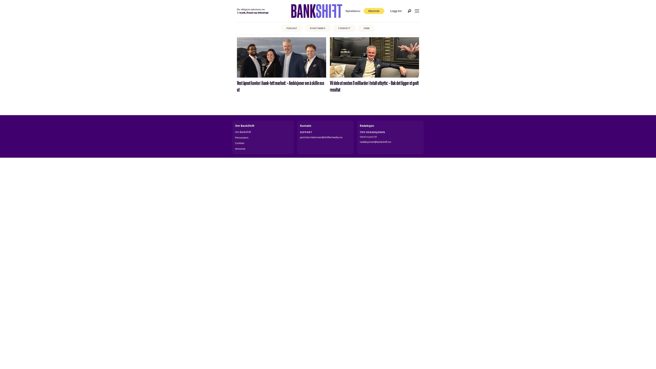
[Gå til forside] (316, 11)
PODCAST (291, 28)
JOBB (366, 28)
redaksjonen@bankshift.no (375, 142)
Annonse (240, 148)
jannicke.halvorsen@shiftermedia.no (321, 137)
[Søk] (409, 11)
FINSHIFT (344, 28)
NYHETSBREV (317, 28)
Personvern (241, 137)
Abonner (374, 11)
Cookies (239, 143)
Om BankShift (243, 132)
